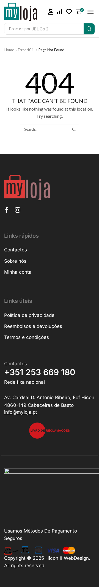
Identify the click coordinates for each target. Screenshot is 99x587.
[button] (51, 12)
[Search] (89, 28)
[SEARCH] (74, 129)
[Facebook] (6, 210)
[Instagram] (17, 210)
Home (9, 50)
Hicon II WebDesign (67, 558)
